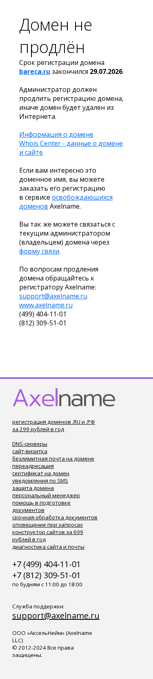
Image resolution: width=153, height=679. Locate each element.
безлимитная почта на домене (53, 458)
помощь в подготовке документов (41, 506)
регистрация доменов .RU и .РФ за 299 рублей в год (53, 425)
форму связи (39, 251)
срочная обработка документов (55, 517)
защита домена (33, 488)
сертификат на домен (40, 473)
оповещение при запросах (47, 524)
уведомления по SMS (40, 480)
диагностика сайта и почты (48, 546)
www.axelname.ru (46, 305)
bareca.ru (34, 71)
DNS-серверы (29, 443)
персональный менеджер (46, 495)
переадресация (33, 466)
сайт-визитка (29, 451)
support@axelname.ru (53, 296)
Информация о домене (56, 134)
